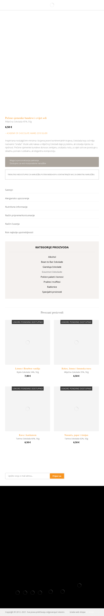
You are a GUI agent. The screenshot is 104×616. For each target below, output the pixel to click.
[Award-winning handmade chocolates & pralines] (52, 5)
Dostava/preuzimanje (52, 563)
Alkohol (52, 256)
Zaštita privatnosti (52, 546)
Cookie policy (52, 541)
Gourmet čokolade (52, 271)
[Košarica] (95, 5)
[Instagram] (54, 528)
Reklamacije (52, 554)
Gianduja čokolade (52, 266)
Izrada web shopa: (78, 612)
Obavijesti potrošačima (52, 567)
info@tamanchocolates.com (52, 519)
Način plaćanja (52, 550)
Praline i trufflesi (52, 281)
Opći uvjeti (52, 537)
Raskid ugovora (52, 559)
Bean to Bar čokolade (52, 261)
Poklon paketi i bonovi (52, 276)
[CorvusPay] (79, 586)
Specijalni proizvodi (52, 291)
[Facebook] (50, 528)
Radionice (52, 286)
